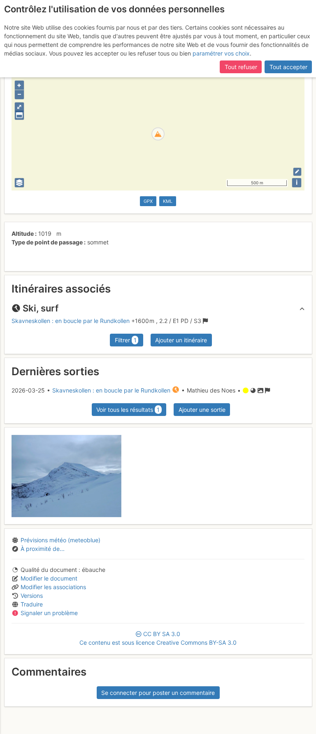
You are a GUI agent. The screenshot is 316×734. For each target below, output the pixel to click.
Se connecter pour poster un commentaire (158, 692)
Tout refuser (241, 66)
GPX (148, 201)
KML (167, 201)
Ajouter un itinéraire (181, 340)
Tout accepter (288, 66)
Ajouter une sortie (202, 409)
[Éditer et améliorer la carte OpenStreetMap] (297, 172)
